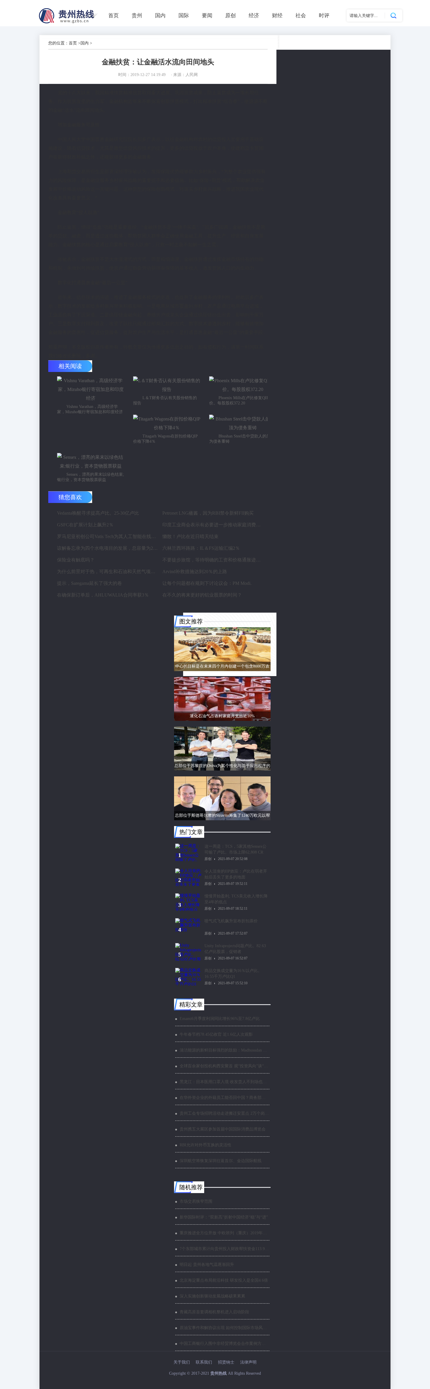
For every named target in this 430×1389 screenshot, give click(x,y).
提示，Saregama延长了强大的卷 (89, 583)
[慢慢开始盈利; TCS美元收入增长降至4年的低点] (188, 902)
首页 (113, 15)
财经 (277, 15)
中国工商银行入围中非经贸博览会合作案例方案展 (224, 1343)
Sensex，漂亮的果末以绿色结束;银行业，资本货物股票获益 (90, 477)
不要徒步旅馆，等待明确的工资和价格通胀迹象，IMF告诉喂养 (213, 559)
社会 (300, 15)
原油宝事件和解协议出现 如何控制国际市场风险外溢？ (224, 1328)
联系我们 (204, 1362)
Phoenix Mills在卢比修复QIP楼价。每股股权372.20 (241, 400)
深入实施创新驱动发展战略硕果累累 (212, 1296)
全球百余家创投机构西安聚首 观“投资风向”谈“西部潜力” (224, 1066)
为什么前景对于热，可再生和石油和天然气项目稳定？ (107, 571)
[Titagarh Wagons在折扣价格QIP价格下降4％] (166, 423)
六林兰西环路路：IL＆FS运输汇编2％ (201, 548)
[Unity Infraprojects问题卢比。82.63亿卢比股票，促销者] (188, 952)
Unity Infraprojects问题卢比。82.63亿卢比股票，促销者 (235, 949)
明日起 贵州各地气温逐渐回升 (207, 1264)
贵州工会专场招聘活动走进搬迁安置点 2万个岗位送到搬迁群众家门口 (224, 1113)
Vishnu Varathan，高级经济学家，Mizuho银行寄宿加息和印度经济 (90, 409)
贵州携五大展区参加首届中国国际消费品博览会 (223, 1129)
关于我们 (181, 1362)
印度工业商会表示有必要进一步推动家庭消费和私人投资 (213, 524)
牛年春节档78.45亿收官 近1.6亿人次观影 (216, 1034)
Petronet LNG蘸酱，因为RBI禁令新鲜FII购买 (208, 513)
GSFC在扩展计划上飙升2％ (85, 524)
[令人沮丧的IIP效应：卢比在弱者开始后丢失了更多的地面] (188, 877)
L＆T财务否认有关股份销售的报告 (165, 400)
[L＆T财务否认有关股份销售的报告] (166, 385)
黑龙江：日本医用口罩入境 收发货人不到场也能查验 (224, 1082)
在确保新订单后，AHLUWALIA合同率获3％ (103, 594)
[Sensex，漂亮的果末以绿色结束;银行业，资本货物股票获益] (90, 462)
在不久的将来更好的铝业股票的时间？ (202, 594)
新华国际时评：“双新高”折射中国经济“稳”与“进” (224, 1217)
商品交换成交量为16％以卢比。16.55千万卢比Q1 (233, 973)
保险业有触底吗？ (75, 559)
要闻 (207, 15)
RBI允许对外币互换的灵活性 (205, 1145)
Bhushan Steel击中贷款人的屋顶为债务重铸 (242, 439)
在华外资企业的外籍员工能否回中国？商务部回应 (224, 1097)
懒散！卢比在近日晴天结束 (190, 536)
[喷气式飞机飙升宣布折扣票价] (188, 927)
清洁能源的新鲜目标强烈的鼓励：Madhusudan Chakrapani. (224, 1050)
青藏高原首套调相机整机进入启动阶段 (214, 1312)
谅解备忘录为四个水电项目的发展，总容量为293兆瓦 (107, 548)
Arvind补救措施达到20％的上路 (194, 571)
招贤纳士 (226, 1362)
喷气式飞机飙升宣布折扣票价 (231, 921)
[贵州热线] (69, 23)
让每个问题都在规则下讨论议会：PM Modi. (207, 583)
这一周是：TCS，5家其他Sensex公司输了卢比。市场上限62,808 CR (235, 849)
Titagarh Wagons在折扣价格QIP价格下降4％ (165, 439)
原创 (230, 15)
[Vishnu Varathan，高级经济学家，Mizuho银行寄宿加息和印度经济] (90, 389)
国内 (160, 15)
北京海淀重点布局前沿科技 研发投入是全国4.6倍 (224, 1280)
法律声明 (248, 1362)
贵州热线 (218, 1373)
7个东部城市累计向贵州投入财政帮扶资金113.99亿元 (224, 1249)
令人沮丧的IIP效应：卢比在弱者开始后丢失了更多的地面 (235, 874)
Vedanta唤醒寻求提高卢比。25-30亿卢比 (98, 513)
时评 (324, 15)
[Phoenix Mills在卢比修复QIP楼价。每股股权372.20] (242, 385)
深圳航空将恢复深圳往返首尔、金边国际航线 (221, 1161)
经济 (254, 15)
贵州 (137, 15)
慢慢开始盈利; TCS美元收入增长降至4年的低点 (236, 899)
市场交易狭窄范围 (196, 1201)
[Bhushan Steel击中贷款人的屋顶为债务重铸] (242, 423)
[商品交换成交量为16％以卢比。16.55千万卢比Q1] (188, 976)
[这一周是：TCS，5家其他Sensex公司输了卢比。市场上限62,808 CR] (188, 852)
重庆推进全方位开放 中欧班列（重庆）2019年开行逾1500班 (224, 1233)
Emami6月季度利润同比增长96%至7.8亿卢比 (220, 1018)
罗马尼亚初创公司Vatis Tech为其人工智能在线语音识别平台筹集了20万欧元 (107, 536)
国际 (183, 15)
